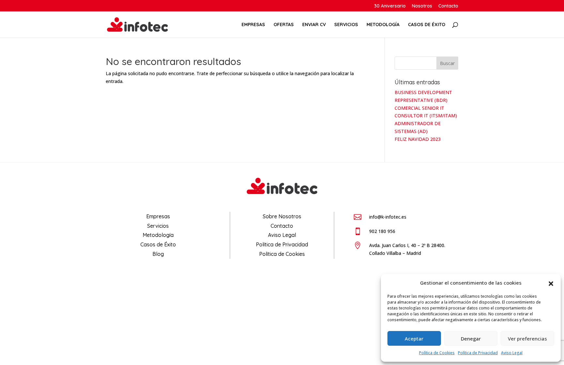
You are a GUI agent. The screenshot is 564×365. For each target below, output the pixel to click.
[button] (551, 283)
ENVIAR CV (314, 24)
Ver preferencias (527, 338)
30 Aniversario (390, 6)
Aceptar (414, 338)
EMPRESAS (253, 24)
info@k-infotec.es (387, 217)
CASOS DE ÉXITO (426, 24)
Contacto (448, 6)
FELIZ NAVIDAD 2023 (418, 139)
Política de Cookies (437, 353)
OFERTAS (284, 24)
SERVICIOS (346, 24)
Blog (158, 254)
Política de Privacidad (478, 353)
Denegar (471, 338)
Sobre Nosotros (282, 216)
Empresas (158, 216)
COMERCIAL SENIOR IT (419, 108)
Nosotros (422, 6)
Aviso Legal (512, 353)
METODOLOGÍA (383, 24)
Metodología (158, 235)
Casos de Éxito (158, 244)
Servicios (158, 226)
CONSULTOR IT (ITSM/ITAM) (426, 115)
